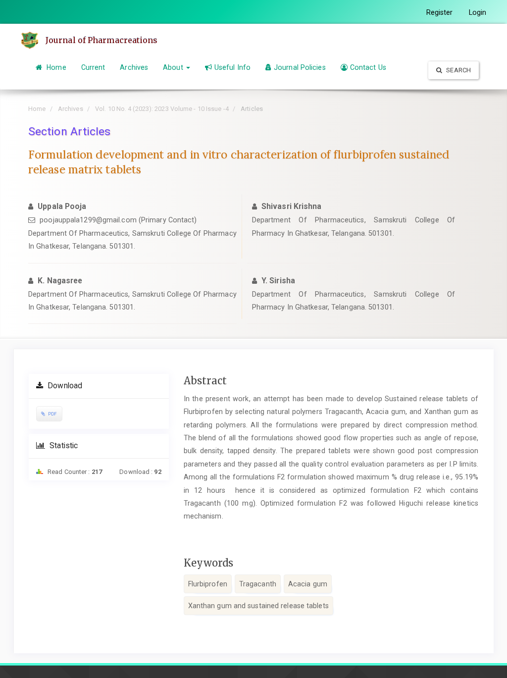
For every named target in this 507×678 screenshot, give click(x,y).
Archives (134, 67)
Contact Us (368, 67)
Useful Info (232, 67)
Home (55, 67)
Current (93, 67)
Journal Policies (300, 67)
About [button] (174, 67)
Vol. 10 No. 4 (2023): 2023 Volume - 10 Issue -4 (162, 108)
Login (478, 12)
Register (439, 12)
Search (458, 70)
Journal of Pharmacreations (102, 40)
